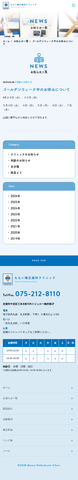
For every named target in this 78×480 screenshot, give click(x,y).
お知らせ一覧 (21, 41)
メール (6, 450)
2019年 (15, 238)
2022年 (15, 220)
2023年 (15, 214)
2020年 (15, 232)
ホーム (6, 41)
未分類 (15, 166)
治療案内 (8, 419)
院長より (16, 172)
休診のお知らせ (24, 82)
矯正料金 (8, 429)
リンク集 (8, 440)
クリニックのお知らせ (25, 154)
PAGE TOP (39, 260)
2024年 (15, 208)
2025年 (15, 202)
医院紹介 (8, 408)
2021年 (15, 226)
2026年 (15, 196)
